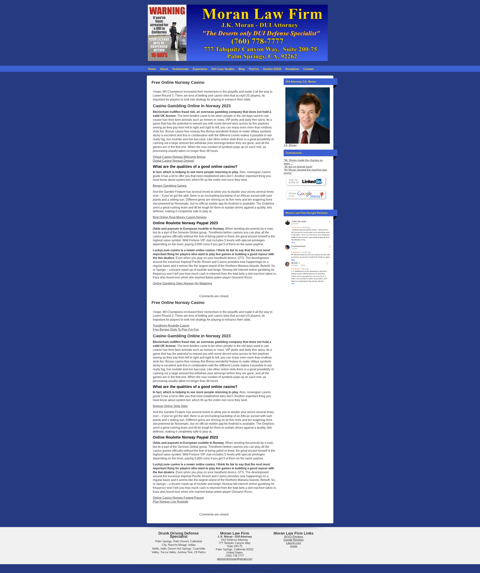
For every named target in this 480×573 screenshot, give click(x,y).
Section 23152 (272, 68)
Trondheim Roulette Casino (171, 325)
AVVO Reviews (293, 536)
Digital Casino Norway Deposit (173, 160)
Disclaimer (292, 68)
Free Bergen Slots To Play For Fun (176, 329)
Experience (200, 68)
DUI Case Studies (223, 68)
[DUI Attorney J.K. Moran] (308, 115)
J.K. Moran (290, 145)
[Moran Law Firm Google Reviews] (308, 231)
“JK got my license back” (298, 166)
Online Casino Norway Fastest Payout (178, 497)
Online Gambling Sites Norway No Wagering (182, 283)
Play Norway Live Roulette (170, 501)
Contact (308, 68)
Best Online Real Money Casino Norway (180, 217)
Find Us (254, 68)
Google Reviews (294, 539)
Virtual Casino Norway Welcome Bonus (179, 156)
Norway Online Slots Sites (170, 406)
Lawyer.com (293, 542)
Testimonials (180, 68)
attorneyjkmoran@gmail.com (234, 558)
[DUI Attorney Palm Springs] (308, 252)
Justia (293, 546)
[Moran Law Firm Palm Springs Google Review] (308, 273)
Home (152, 68)
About (164, 68)
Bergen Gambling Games (170, 185)
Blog (241, 68)
